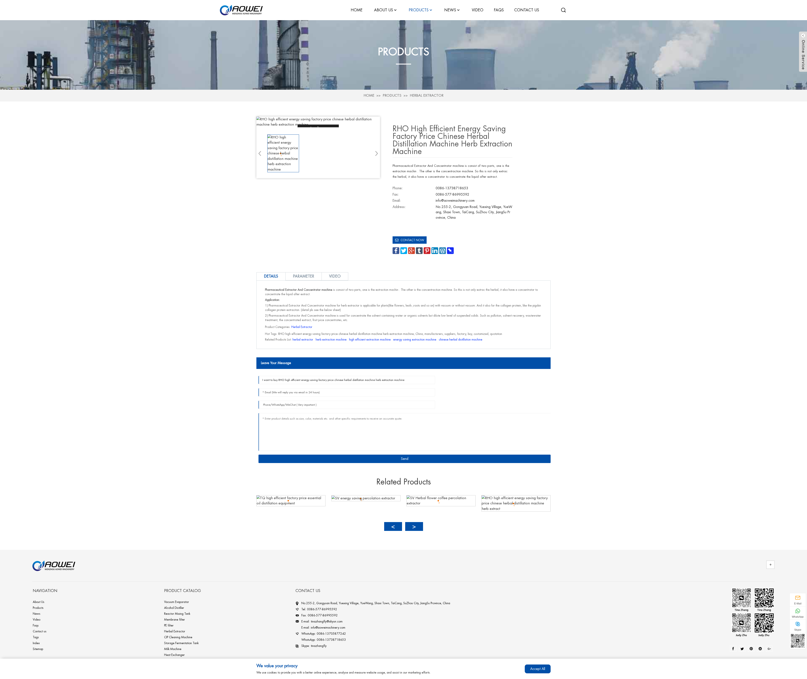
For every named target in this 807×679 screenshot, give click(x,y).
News (450, 10)
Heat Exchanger (174, 654)
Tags (36, 637)
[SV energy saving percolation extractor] (363, 498)
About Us (38, 601)
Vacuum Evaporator (176, 601)
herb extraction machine (331, 339)
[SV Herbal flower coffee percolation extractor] (441, 500)
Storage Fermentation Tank (181, 643)
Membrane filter (174, 619)
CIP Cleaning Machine (178, 637)
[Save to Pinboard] (450, 250)
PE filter (169, 625)
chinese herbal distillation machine (460, 339)
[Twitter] (742, 649)
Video (36, 619)
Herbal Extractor (426, 95)
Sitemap (38, 648)
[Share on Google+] (411, 250)
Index (36, 643)
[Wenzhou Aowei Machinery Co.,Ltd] (241, 10)
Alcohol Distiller (174, 607)
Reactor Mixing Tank (177, 613)
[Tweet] (403, 250)
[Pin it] (427, 250)
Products (392, 95)
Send (404, 459)
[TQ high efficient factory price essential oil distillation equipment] (291, 500)
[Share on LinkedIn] (434, 250)
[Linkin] (751, 649)
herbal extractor (303, 339)
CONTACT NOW (412, 240)
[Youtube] (760, 649)
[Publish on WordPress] (442, 250)
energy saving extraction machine (414, 339)
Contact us (39, 631)
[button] (375, 153)
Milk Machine (172, 648)
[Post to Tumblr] (419, 250)
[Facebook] (733, 649)
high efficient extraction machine (370, 339)
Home (369, 95)
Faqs (36, 625)
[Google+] (769, 649)
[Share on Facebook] (396, 250)
